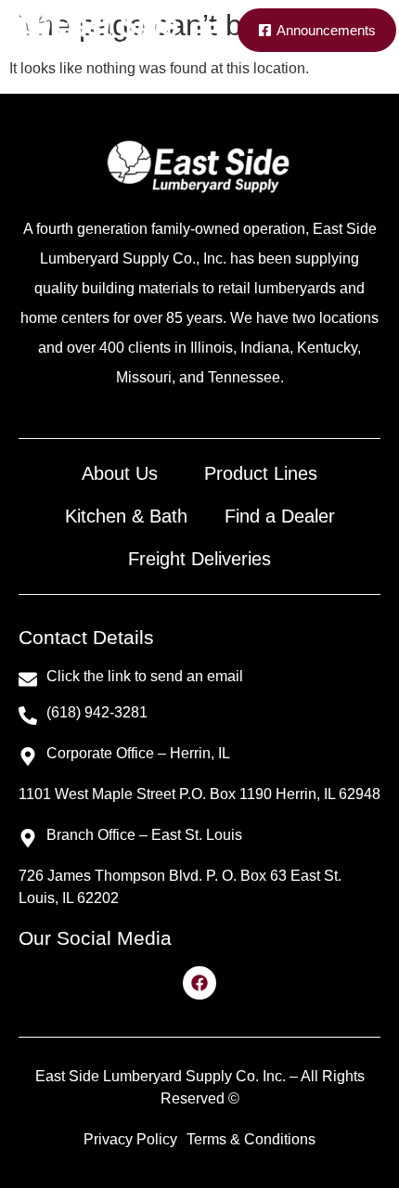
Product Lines (260, 473)
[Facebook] (199, 983)
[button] (209, 30)
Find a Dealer (280, 516)
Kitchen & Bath (126, 516)
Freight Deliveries (199, 559)
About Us (120, 473)
